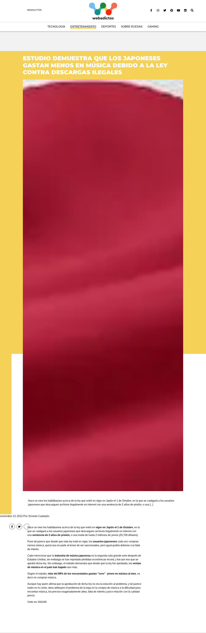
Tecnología (56, 26)
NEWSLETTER (34, 10)
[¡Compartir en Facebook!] (12, 526)
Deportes (108, 26)
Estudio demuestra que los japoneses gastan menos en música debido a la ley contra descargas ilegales (95, 65)
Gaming (153, 26)
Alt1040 (42, 602)
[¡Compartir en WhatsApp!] (26, 526)
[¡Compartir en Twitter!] (19, 526)
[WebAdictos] (103, 10)
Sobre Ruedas (131, 26)
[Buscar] (192, 10)
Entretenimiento (83, 26)
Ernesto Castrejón (39, 516)
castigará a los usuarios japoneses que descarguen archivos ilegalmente (77, 531)
